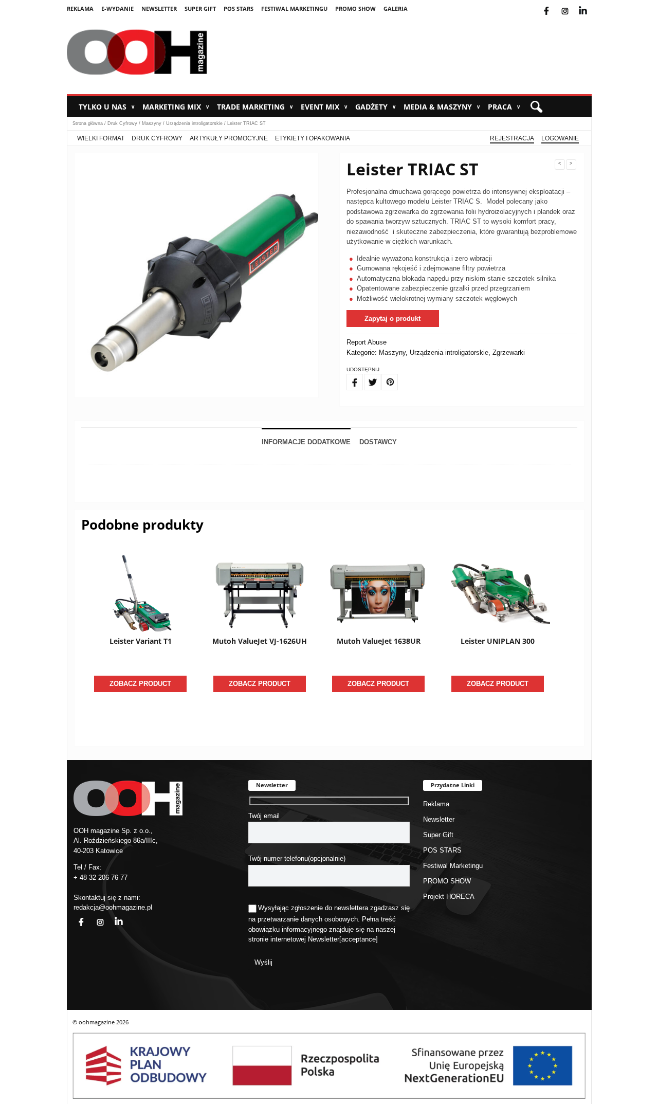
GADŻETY (375, 107)
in (112, 916)
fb (555, 4)
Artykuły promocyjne (229, 138)
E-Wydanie (117, 8)
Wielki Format (100, 138)
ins (572, 4)
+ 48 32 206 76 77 (100, 877)
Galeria (395, 8)
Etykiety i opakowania (312, 138)
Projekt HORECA (448, 896)
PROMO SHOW (355, 8)
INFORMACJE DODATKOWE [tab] (306, 442)
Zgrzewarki (508, 352)
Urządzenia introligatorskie (194, 123)
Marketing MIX (175, 107)
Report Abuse (366, 342)
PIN (384, 375)
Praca (504, 107)
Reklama (80, 8)
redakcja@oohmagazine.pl (113, 907)
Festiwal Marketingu (294, 8)
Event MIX (324, 107)
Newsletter (159, 8)
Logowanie (560, 138)
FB (348, 375)
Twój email (264, 816)
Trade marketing (255, 107)
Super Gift (200, 8)
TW (366, 375)
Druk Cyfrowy (122, 123)
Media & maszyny (442, 107)
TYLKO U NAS (107, 107)
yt (591, 4)
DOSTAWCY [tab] (378, 442)
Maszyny (151, 123)
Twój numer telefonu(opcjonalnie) (296, 858)
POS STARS (238, 8)
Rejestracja (512, 138)
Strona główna (87, 123)
